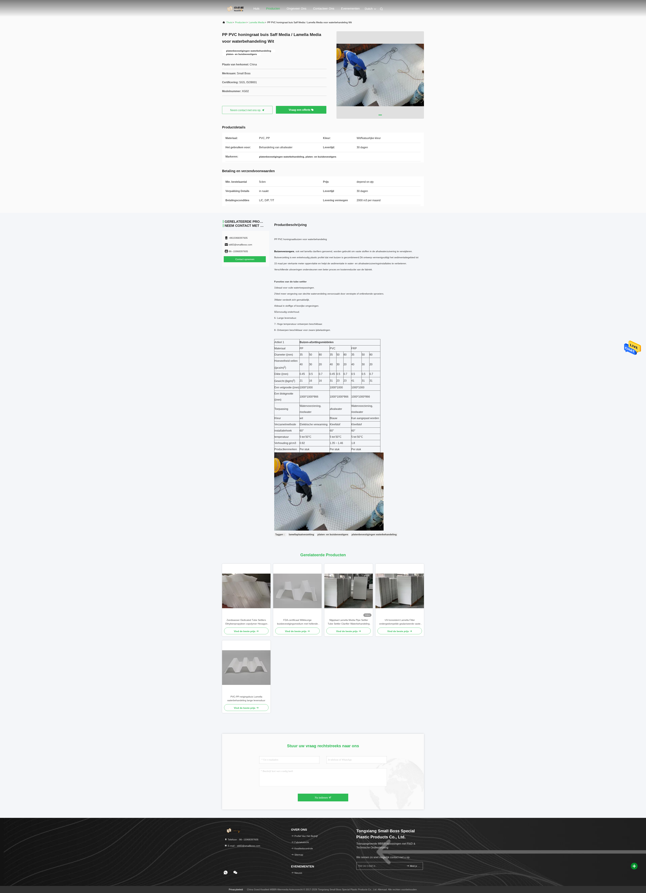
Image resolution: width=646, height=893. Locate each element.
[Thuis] (235, 8)
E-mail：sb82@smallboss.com (243, 845)
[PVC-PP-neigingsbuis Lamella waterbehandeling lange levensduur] (246, 667)
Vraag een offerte (300, 109)
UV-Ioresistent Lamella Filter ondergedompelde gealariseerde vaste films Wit (399, 622)
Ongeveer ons (296, 8)
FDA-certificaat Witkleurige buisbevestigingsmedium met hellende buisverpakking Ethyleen (297, 622)
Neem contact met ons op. (246, 110)
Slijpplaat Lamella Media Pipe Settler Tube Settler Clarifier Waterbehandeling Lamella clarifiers (349, 622)
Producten (273, 8)
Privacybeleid (236, 889)
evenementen (350, 8)
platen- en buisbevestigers (332, 534)
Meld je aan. (414, 866)
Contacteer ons (323, 8)
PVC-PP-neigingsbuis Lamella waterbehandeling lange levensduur (246, 698)
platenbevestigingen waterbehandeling (374, 534)
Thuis (229, 22)
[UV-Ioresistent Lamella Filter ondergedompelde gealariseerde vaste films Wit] (399, 591)
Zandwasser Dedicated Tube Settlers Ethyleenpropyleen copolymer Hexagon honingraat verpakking (246, 622)
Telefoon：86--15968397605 (242, 839)
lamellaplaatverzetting (301, 534)
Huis (256, 8)
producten (240, 22)
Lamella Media (256, 22)
